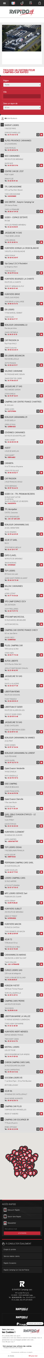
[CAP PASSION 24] (37, 349)
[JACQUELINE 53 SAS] (37, 731)
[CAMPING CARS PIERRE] (37, 1010)
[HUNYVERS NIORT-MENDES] (37, 1041)
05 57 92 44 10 (13, 488)
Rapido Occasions (10, 1263)
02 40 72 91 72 (13, 611)
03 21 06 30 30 (13, 826)
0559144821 (11, 457)
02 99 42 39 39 (13, 534)
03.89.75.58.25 (12, 903)
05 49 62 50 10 (13, 1100)
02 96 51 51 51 (12, 334)
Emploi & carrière (10, 1249)
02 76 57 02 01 (13, 396)
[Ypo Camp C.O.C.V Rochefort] (37, 272)
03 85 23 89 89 (13, 933)
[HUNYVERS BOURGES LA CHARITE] (37, 288)
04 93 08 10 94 (13, 165)
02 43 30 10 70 (16, 1297)
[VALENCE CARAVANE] (37, 380)
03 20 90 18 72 (13, 778)
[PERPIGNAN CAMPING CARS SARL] (37, 872)
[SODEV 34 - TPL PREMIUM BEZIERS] (37, 503)
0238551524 (12, 639)
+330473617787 (13, 841)
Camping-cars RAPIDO (22, 1284)
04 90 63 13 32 (13, 1072)
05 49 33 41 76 (13, 1041)
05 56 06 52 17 (13, 473)
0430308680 (12, 196)
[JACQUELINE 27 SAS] (37, 395)
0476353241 (11, 565)
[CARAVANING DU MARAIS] (37, 964)
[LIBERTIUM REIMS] (37, 701)
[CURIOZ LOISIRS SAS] (37, 979)
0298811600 (12, 426)
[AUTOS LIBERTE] (37, 670)
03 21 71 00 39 (13, 808)
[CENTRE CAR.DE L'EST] (37, 180)
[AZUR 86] (37, 1100)
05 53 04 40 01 (13, 350)
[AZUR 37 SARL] (37, 549)
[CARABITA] (37, 472)
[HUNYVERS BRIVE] (37, 303)
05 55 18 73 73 (13, 304)
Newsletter (12, 1223)
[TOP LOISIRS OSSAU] (37, 856)
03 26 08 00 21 (13, 701)
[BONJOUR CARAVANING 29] (37, 426)
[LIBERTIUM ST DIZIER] (37, 716)
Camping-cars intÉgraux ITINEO (22, 1324)
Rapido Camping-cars (22, 12)
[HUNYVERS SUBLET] (37, 918)
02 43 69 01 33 (13, 732)
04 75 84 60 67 (13, 380)
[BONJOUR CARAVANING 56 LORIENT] (37, 762)
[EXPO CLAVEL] (37, 564)
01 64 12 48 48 (12, 1026)
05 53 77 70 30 (13, 655)
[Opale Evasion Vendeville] (37, 777)
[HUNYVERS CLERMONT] (37, 841)
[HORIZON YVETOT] (37, 995)
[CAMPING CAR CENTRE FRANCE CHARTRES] (37, 411)
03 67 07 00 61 (13, 887)
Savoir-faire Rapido (14, 1216)
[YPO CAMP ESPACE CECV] (37, 610)
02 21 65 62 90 (13, 670)
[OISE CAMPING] (37, 793)
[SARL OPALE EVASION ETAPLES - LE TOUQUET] (37, 826)
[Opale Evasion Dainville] (37, 808)
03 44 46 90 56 (13, 793)
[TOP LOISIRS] (37, 580)
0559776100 (12, 857)
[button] (30, 1174)
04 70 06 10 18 (13, 135)
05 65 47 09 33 (13, 211)
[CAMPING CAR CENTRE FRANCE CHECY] (37, 639)
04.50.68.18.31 (12, 980)
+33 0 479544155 (13, 964)
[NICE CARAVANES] (37, 165)
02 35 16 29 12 (12, 995)
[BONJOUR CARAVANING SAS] (37, 534)
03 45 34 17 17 (12, 319)
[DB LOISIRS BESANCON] (37, 365)
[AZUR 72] (37, 948)
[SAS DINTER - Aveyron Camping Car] (37, 211)
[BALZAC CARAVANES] (37, 595)
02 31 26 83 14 (12, 242)
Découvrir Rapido (14, 1210)
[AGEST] (37, 457)
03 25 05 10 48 (13, 716)
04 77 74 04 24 (13, 595)
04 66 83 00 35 (13, 442)
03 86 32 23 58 (13, 1129)
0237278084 (12, 411)
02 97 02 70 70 (13, 762)
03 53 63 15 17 (12, 365)
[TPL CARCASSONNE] (37, 196)
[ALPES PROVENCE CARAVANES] (37, 150)
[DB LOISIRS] (37, 319)
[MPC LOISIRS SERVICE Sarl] (37, 902)
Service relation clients (12, 1256)
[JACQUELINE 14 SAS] (37, 242)
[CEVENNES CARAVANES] (37, 441)
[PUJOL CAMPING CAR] (37, 654)
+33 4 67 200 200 (14, 519)
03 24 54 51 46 (13, 181)
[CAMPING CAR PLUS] (37, 1113)
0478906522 (12, 918)
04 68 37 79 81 (13, 872)
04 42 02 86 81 (13, 227)
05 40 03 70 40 (13, 580)
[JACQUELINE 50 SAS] (37, 685)
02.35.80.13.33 (12, 1010)
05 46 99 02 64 (13, 273)
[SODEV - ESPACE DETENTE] (37, 226)
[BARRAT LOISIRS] (37, 134)
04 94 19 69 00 (13, 1056)
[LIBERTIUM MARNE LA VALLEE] (37, 1025)
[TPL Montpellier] (37, 518)
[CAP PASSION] (37, 488)
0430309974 (12, 503)
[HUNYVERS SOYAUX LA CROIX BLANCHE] (37, 257)
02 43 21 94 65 (13, 949)
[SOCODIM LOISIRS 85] (37, 1085)
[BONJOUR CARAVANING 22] (37, 334)
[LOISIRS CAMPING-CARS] (37, 887)
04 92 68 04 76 (13, 150)
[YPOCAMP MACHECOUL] (37, 624)
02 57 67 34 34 (13, 747)
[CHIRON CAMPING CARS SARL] (37, 1071)
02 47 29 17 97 (13, 549)
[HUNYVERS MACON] (37, 933)
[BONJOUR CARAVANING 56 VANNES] (37, 747)
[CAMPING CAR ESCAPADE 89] (37, 1129)
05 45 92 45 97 (13, 257)
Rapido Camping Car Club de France (16, 1270)
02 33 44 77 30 (13, 686)
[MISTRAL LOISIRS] (37, 1056)
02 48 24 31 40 (13, 288)
